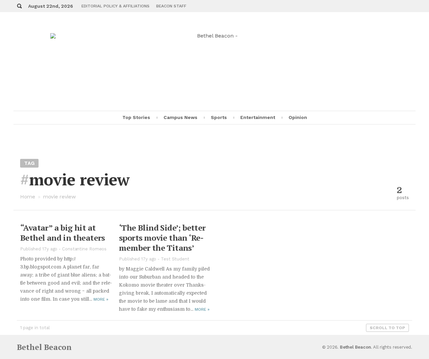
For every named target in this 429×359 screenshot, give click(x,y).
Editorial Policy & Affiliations (115, 6)
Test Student (175, 258)
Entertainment (257, 117)
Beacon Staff (171, 6)
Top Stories (136, 117)
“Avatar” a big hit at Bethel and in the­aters (62, 232)
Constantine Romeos (84, 248)
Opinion (298, 117)
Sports (219, 117)
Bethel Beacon (44, 347)
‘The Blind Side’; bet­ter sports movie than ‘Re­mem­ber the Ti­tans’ (162, 237)
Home (27, 196)
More (101, 299)
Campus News (180, 117)
